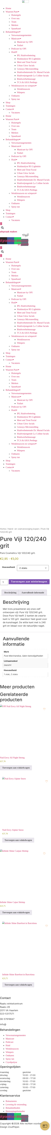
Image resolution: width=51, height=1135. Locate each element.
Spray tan (15, 99)
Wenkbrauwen (23, 89)
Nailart (20, 45)
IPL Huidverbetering (26, 55)
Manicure (15, 38)
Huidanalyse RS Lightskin (29, 59)
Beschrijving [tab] (10, 592)
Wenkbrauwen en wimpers (23, 85)
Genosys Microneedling (27, 69)
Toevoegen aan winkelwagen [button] (16, 768)
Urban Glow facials (25, 65)
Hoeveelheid (8, 567)
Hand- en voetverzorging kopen (23, 529)
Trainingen (10, 106)
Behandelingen (12, 32)
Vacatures (15, 112)
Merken (14, 25)
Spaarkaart (16, 28)
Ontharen (15, 96)
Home (8, 8)
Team (13, 22)
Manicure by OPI (24, 42)
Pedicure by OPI (18, 48)
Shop (8, 102)
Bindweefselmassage (26, 79)
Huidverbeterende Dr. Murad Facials (33, 72)
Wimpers (21, 92)
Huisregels (16, 15)
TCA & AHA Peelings (27, 82)
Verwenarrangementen (21, 35)
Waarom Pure (12, 12)
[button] (2, 227)
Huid (13, 52)
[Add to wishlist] (46, 477)
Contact (9, 109)
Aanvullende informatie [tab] (32, 592)
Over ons (15, 18)
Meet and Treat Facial (26, 62)
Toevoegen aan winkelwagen (29, 581)
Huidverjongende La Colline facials (33, 75)
